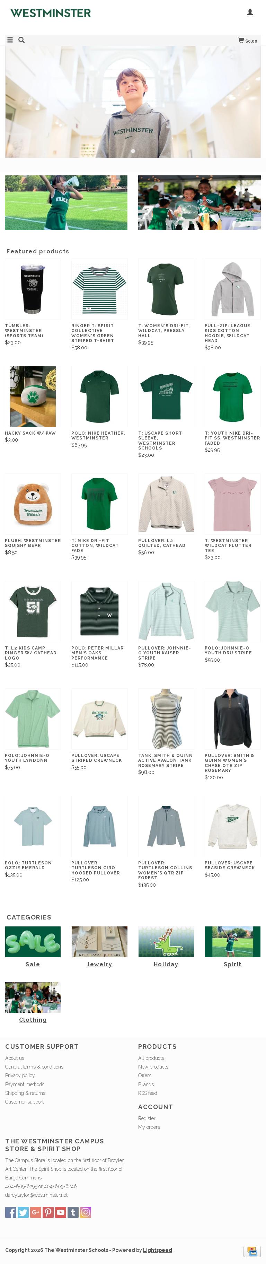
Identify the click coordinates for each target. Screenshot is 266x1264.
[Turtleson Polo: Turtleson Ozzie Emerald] (33, 826)
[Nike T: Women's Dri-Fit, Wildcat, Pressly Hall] (166, 289)
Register (147, 1118)
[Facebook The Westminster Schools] (10, 1212)
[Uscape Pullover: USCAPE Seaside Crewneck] (232, 826)
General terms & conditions (34, 1067)
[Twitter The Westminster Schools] (23, 1212)
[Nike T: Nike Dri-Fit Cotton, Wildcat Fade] (99, 504)
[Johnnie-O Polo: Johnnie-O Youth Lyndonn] (33, 719)
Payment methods (24, 1084)
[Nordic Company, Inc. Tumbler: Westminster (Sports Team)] (33, 289)
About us (14, 1058)
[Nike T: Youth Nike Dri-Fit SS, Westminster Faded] (232, 396)
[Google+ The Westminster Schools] (35, 1212)
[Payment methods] (252, 1251)
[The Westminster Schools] (69, 16)
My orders (149, 1127)
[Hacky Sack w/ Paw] (33, 396)
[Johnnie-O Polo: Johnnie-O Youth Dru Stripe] (232, 611)
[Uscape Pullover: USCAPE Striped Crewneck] (99, 719)
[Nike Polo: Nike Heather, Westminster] (99, 396)
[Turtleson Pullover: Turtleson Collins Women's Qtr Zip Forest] (166, 826)
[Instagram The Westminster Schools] (85, 1212)
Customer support (24, 1102)
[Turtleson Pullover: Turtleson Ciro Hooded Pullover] (99, 826)
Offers (144, 1075)
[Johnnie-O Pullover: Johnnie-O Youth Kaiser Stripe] (166, 611)
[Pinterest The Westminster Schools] (48, 1212)
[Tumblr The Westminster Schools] (73, 1212)
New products (153, 1067)
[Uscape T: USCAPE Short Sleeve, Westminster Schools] (166, 396)
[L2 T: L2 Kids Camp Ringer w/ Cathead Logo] (33, 611)
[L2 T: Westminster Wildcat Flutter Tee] (232, 504)
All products (151, 1058)
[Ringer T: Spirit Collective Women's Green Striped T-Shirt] (99, 289)
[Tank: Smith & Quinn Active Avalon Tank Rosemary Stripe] (166, 719)
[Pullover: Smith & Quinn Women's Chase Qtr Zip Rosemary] (232, 719)
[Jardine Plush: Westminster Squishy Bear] (33, 504)
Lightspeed (157, 1250)
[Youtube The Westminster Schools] (60, 1212)
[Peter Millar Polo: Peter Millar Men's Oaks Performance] (99, 611)
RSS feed (147, 1093)
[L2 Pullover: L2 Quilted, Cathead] (166, 504)
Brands (146, 1084)
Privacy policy (20, 1075)
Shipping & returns (25, 1093)
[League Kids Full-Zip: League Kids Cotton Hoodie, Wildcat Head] (232, 289)
